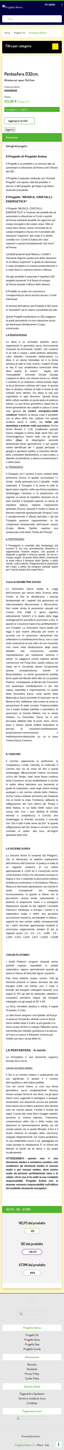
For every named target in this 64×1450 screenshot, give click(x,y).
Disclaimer (32, 1369)
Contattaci (32, 1403)
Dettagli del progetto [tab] (16, 146)
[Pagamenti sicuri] (32, 1420)
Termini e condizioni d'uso (32, 1398)
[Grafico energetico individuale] (32, 1300)
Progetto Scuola (32, 1349)
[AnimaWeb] (32, 1315)
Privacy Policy (32, 1373)
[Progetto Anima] (12, 7)
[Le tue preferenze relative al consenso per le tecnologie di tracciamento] (59, 1445)
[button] (32, 46)
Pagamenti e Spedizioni (32, 1393)
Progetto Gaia (32, 1344)
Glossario (32, 1364)
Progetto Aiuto (32, 1339)
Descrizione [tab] (12, 137)
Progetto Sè (32, 1335)
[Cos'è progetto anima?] (32, 1306)
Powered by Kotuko (31, 1436)
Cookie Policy (32, 1378)
